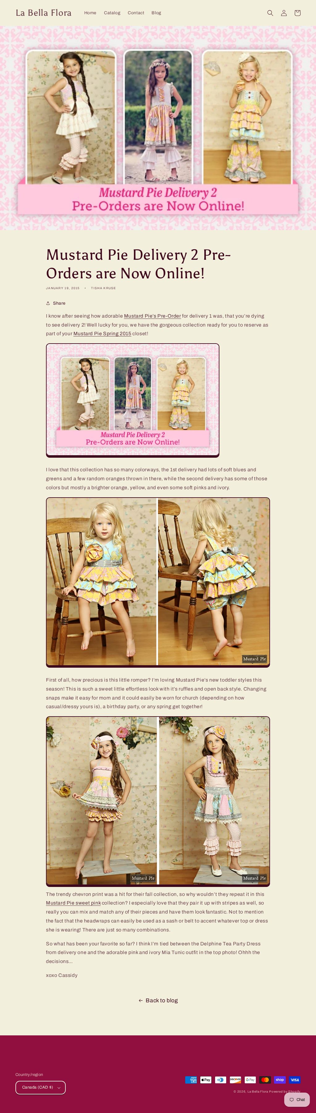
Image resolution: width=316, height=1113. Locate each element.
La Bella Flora (257, 1091)
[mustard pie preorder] (158, 666)
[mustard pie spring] (158, 885)
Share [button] (59, 303)
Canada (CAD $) (37, 1087)
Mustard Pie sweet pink (73, 902)
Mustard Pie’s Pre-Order (152, 316)
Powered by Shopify (285, 1091)
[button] (270, 13)
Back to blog (162, 1000)
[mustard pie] (132, 456)
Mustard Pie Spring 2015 (102, 333)
